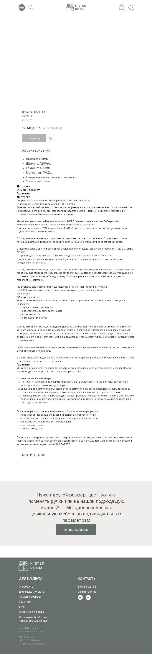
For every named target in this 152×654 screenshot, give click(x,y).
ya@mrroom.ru (87, 591)
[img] (76, 7)
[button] (76, 529)
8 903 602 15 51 (88, 586)
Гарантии (25, 601)
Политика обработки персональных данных (33, 618)
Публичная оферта (31, 612)
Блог (22, 606)
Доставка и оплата (31, 591)
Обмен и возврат (30, 596)
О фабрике (26, 586)
